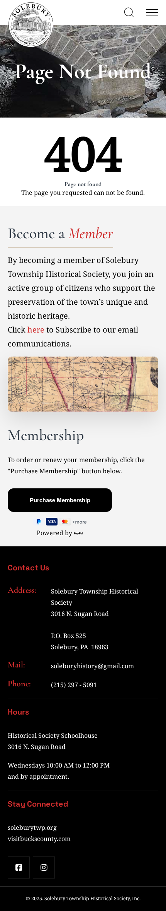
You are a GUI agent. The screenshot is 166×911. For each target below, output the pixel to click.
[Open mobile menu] (152, 12)
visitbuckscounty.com (39, 838)
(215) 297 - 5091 (74, 685)
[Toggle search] (129, 12)
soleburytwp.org (32, 827)
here (35, 329)
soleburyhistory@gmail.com (92, 666)
